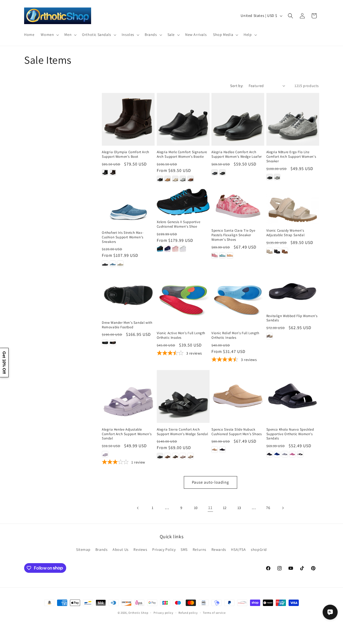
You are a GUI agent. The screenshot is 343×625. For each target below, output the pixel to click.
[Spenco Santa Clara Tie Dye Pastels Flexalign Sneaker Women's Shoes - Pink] (214, 255)
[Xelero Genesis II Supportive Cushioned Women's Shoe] (183, 202)
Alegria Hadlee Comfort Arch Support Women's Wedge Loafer (236, 154)
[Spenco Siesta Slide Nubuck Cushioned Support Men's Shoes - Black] (222, 449)
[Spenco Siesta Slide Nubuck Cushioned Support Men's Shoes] (237, 396)
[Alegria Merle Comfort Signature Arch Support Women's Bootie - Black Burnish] (160, 179)
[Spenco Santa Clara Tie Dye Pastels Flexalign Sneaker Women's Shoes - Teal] (222, 255)
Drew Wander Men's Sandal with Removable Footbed (127, 325)
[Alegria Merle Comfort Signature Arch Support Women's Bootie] (183, 119)
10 (196, 507)
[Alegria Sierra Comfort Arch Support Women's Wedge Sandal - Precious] (183, 456)
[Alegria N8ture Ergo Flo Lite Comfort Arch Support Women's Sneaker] (292, 119)
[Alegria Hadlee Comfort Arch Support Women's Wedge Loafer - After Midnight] (214, 172)
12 (225, 507)
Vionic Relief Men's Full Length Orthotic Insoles (235, 335)
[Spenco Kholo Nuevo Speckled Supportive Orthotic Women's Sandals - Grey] (285, 454)
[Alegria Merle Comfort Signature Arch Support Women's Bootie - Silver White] (183, 179)
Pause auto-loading (210, 482)
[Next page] (283, 508)
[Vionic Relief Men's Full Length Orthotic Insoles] (237, 300)
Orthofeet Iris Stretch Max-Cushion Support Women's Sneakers (122, 237)
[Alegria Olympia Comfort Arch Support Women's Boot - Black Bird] (105, 172)
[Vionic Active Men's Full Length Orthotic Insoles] (183, 300)
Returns (199, 549)
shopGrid (259, 549)
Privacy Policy (164, 549)
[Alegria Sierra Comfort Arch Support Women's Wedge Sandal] (183, 396)
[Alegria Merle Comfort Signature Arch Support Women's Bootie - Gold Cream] (175, 179)
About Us (121, 549)
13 (239, 507)
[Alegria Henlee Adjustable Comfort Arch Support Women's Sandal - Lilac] (105, 454)
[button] (49, 34)
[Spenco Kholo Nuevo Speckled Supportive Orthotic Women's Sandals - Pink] (292, 454)
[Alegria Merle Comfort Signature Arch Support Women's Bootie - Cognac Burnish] (167, 179)
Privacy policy (163, 612)
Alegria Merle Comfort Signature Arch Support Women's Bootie (182, 154)
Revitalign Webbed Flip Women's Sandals (292, 318)
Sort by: (236, 85)
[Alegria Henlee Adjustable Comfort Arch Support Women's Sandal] (128, 396)
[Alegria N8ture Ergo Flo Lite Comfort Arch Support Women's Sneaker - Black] (269, 177)
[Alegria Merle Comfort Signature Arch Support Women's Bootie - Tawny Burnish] (190, 179)
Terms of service (214, 612)
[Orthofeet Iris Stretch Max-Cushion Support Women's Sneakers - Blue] (113, 264)
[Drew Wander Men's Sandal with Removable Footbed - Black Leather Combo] (105, 343)
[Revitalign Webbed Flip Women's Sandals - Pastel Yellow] (269, 336)
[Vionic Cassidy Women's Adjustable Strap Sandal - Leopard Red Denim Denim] (277, 251)
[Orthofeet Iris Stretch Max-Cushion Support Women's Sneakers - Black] (105, 264)
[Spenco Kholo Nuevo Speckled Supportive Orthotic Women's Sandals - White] (300, 454)
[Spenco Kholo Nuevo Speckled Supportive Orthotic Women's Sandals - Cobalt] (277, 454)
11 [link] (210, 507)
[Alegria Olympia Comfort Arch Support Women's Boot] (128, 119)
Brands (101, 549)
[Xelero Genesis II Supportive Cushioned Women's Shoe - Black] (160, 249)
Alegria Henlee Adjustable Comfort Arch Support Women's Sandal (127, 434)
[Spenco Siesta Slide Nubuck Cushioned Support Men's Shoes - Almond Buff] (214, 449)
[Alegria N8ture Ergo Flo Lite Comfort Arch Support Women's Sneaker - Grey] (277, 177)
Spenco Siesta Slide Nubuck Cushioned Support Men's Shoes (236, 431)
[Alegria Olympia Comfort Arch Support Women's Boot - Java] (113, 172)
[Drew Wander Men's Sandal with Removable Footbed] (128, 295)
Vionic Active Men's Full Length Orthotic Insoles (181, 335)
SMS (184, 549)
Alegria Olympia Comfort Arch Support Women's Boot (125, 154)
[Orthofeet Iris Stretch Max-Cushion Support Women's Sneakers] (128, 207)
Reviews (140, 549)
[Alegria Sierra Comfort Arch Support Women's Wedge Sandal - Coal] (160, 456)
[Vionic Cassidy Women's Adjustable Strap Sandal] (292, 206)
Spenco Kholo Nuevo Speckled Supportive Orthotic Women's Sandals (290, 434)
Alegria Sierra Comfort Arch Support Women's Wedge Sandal (182, 431)
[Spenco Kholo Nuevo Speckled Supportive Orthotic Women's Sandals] (292, 396)
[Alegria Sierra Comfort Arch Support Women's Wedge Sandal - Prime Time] (190, 456)
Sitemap (83, 549)
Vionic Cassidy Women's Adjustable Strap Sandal (285, 232)
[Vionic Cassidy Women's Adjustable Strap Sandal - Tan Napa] (285, 251)
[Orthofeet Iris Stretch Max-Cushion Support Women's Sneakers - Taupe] (120, 264)
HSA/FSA (238, 549)
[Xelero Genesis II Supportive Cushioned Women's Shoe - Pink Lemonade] (175, 249)
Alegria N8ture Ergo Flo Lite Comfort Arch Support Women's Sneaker (291, 156)
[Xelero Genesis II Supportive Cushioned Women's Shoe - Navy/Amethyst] (167, 249)
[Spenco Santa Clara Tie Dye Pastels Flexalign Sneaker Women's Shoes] (237, 206)
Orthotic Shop (138, 613)
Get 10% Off (4, 362)
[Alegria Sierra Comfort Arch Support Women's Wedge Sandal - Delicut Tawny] (167, 456)
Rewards (218, 549)
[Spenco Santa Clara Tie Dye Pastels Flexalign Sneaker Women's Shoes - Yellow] (230, 255)
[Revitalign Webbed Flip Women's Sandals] (292, 291)
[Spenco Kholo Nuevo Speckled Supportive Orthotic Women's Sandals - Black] (269, 454)
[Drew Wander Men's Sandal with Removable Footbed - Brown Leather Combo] (113, 343)
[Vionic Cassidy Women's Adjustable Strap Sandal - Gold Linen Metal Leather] (269, 251)
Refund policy (187, 612)
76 (268, 507)
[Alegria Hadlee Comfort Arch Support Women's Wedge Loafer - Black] (222, 172)
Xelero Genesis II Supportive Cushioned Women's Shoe (178, 224)
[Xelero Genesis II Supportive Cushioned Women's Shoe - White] (183, 249)
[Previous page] (138, 508)
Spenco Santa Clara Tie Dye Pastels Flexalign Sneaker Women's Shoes (233, 235)
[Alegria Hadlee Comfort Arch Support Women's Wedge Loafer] (237, 119)
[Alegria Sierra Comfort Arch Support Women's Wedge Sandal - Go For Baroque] (175, 456)
